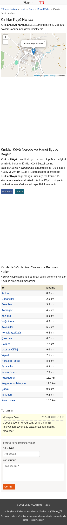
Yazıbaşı (6, 315)
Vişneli (5, 355)
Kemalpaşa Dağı (11, 332)
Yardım (42, 511)
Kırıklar (5, 293)
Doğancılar (7, 299)
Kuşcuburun (8, 377)
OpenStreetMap (49, 75)
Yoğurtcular (8, 321)
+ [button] (5, 37)
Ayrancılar (7, 366)
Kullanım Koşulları (26, 511)
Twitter (19, 191)
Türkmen (6, 394)
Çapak (5, 389)
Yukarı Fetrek (9, 372)
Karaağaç (7, 310)
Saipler (5, 344)
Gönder (9, 486)
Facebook (7, 191)
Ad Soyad (8, 448)
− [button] (5, 42)
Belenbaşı (7, 304)
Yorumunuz (9, 460)
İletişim (10, 511)
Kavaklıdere (8, 400)
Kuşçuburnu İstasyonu (14, 383)
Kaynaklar (7, 327)
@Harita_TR (56, 511)
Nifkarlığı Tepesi (10, 360)
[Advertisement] (33, 111)
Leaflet (37, 75)
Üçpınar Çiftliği (10, 349)
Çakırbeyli (7, 338)
